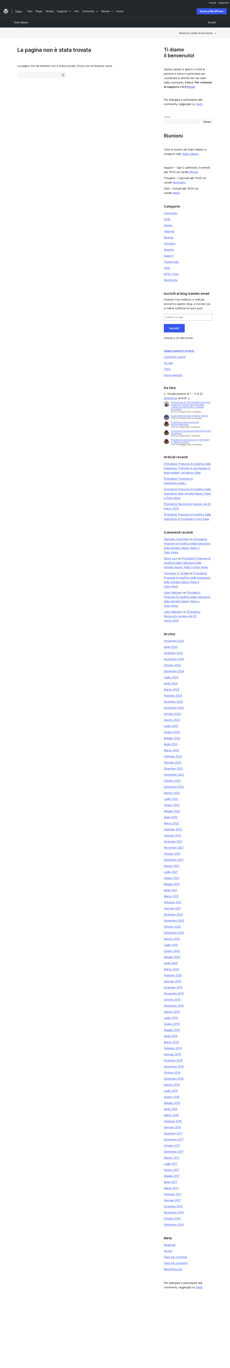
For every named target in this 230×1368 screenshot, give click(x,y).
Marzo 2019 (171, 1042)
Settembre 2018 (174, 1078)
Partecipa (142, 1311)
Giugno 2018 (171, 1097)
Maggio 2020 (172, 957)
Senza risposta (173, 375)
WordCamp (170, 280)
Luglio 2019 (171, 1018)
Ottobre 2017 (172, 1145)
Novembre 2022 (174, 774)
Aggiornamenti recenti (179, 351)
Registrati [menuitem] (224, 2)
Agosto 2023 (172, 720)
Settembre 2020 (174, 932)
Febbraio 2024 (173, 695)
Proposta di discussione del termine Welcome (185, 423)
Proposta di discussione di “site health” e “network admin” (190, 440)
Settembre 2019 (174, 1005)
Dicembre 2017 (173, 1133)
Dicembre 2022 (173, 768)
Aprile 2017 (170, 1182)
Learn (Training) (105, 1311)
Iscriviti (174, 328)
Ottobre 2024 (172, 665)
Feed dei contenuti (175, 1257)
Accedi (168, 1251)
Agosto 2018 (172, 1084)
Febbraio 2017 (173, 1194)
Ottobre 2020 (172, 926)
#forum (193, 172)
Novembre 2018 (174, 1066)
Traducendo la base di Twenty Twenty (189, 416)
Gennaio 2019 (172, 1054)
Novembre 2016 (174, 1212)
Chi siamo (18, 1311)
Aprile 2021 (170, 890)
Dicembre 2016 (173, 1206)
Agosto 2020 (172, 938)
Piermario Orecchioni (176, 539)
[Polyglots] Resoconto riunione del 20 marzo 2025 (182, 616)
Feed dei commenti (176, 1263)
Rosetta (169, 249)
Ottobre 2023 (172, 714)
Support (169, 255)
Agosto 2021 (171, 866)
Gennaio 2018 (172, 1127)
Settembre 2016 (174, 1224)
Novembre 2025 (174, 641)
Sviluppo (101, 1322)
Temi (57, 1317)
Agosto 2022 (172, 793)
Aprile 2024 (171, 683)
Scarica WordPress (211, 11)
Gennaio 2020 (172, 981)
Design (168, 225)
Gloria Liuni (170, 558)
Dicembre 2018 (173, 1060)
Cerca (167, 117)
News (16, 1317)
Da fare (168, 363)
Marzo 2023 (171, 750)
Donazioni (144, 1322)
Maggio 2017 (172, 1176)
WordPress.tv (105, 1327)
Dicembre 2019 (173, 987)
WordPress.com (189, 1311)
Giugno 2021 (171, 878)
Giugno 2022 (172, 805)
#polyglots (179, 182)
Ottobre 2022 (172, 780)
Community (171, 213)
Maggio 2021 (172, 884)
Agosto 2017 (171, 1157)
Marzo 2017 (171, 1188)
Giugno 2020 (172, 951)
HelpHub (169, 231)
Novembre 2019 (174, 993)
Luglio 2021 (171, 872)
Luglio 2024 (171, 677)
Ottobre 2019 (172, 999)
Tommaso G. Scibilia (176, 573)
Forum (190, 87)
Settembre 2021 (174, 859)
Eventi (140, 1317)
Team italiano (20, 22)
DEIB (167, 219)
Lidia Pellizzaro (173, 592)
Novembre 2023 (174, 707)
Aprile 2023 (171, 744)
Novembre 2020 (174, 920)
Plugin (58, 1322)
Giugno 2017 (171, 1170)
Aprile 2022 (170, 817)
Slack (199, 104)
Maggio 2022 (172, 811)
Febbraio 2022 (173, 829)
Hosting (17, 1322)
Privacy (17, 1327)
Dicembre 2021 (173, 841)
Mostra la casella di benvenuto (196, 33)
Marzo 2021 (171, 896)
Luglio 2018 (171, 1091)
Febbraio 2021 (173, 902)
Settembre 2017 (174, 1151)
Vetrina (58, 1311)
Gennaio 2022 (172, 835)
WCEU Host (171, 274)
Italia (48, 1346)
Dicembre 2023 (173, 701)
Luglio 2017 (171, 1163)
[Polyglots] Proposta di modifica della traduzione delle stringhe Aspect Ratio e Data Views (187, 493)
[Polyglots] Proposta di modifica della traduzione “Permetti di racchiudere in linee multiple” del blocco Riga (187, 468)
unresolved (170, 398)
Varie (167, 268)
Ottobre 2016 (172, 1218)
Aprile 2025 (171, 647)
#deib (176, 193)
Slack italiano (190, 154)
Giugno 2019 (171, 1024)
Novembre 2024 (174, 659)
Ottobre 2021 (172, 853)
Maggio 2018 (172, 1103)
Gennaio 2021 (172, 908)
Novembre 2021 (174, 847)
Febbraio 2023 (173, 756)
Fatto (167, 369)
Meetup (168, 237)
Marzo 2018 (171, 1115)
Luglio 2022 (171, 799)
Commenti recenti (175, 357)
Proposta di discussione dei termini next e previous (191, 432)
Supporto (101, 1317)
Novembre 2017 (174, 1139)
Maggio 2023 (172, 738)
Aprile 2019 (170, 1036)
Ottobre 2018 (172, 1072)
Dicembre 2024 (173, 653)
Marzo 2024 (171, 689)
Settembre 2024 (174, 671)
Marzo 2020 (171, 969)
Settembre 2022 (174, 786)
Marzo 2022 (171, 823)
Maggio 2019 (172, 1030)
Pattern (59, 1327)
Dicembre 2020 (173, 914)
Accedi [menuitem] (212, 2)
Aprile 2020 (171, 963)
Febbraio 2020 (173, 975)
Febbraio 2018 (173, 1121)
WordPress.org (173, 1269)
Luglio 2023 (171, 726)
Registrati (169, 1245)
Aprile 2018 (170, 1109)
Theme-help (171, 261)
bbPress (185, 1322)
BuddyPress (187, 1327)
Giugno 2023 (172, 732)
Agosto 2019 (172, 1011)
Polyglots (169, 243)
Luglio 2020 (171, 945)
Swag (141, 1327)
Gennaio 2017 (172, 1200)
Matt (183, 1317)
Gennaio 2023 (172, 762)
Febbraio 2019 (173, 1048)
